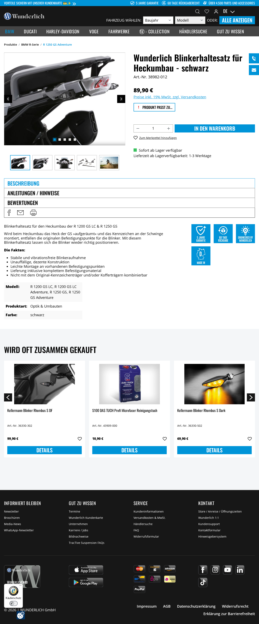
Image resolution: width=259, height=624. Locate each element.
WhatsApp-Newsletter (19, 530)
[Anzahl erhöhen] (169, 128)
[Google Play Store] (86, 582)
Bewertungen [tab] (22, 203)
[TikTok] (202, 582)
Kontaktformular (209, 530)
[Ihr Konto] (216, 11)
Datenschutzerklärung (196, 606)
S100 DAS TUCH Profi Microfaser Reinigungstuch (124, 410)
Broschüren (12, 518)
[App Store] (86, 570)
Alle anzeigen (237, 20)
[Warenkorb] (252, 11)
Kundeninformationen (149, 511)
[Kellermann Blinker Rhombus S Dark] (214, 384)
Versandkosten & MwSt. (150, 518)
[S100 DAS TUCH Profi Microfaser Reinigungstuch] (129, 384)
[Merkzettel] (206, 11)
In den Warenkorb (214, 128)
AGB (167, 606)
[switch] (14, 603)
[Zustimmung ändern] (20, 615)
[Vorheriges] (8, 99)
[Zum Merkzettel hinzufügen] (80, 439)
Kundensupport (209, 524)
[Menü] (20, 586)
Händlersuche (143, 524)
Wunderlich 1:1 (208, 518)
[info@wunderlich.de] (254, 70)
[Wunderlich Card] (22, 576)
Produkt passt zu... (157, 107)
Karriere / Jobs (78, 530)
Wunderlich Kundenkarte (86, 518)
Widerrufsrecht (235, 606)
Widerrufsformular (146, 536)
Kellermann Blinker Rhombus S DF (29, 410)
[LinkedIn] (239, 570)
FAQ (136, 530)
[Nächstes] (121, 99)
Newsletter (11, 511)
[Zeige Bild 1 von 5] (54, 139)
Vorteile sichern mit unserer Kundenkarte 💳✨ (37, 3)
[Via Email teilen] (20, 213)
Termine (74, 511)
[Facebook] (202, 570)
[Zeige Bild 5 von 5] (75, 139)
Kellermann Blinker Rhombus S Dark (201, 410)
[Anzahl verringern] (138, 128)
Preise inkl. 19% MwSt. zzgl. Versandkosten (170, 97)
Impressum (147, 606)
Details (44, 450)
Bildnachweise (78, 536)
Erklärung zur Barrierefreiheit (229, 613)
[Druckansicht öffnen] (33, 213)
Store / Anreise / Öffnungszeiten (220, 511)
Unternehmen (78, 524)
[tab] (129, 183)
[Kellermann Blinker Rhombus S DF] (44, 384)
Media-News (12, 524)
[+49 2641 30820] (254, 58)
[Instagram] (215, 570)
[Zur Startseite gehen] (24, 15)
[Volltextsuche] (197, 11)
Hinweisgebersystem (212, 536)
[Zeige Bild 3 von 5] (65, 139)
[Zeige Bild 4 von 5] (70, 139)
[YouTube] (227, 570)
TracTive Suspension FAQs (86, 543)
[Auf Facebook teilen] (9, 213)
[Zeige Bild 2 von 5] (59, 139)
